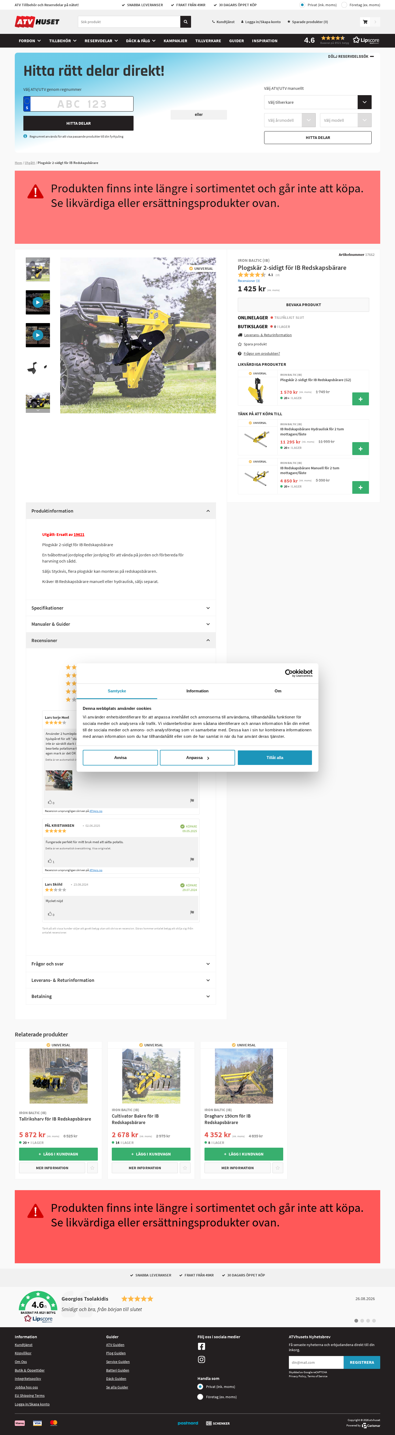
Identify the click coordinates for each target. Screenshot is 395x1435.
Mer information (52, 1167)
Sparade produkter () (310, 21)
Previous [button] (38, 260)
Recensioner (44, 640)
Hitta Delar (78, 123)
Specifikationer (47, 608)
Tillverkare (208, 40)
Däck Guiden (116, 1378)
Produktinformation (52, 511)
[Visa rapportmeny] (192, 801)
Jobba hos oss (26, 1387)
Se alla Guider (117, 1387)
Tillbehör (60, 40)
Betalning (41, 996)
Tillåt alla (275, 757)
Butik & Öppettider (30, 1370)
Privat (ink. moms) (322, 4)
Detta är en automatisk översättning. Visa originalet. (78, 848)
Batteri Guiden (117, 1370)
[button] (340, 40)
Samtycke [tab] (117, 691)
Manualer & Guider (50, 624)
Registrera (362, 1362)
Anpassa (194, 757)
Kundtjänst (226, 21)
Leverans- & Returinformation (62, 980)
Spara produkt (255, 344)
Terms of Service (317, 1376)
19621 (79, 534)
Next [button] (38, 410)
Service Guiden (118, 1361)
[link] (197, 1307)
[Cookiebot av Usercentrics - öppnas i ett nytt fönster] (289, 673)
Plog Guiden (116, 1353)
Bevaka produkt (303, 304)
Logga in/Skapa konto (263, 21)
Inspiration (265, 40)
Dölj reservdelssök (348, 56)
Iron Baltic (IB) (254, 260)
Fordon (27, 40)
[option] (38, 269)
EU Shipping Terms (30, 1395)
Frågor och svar (47, 964)
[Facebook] (242, 1346)
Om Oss (21, 1361)
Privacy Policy (297, 1376)
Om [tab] (278, 691)
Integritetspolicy (28, 1378)
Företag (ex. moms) (365, 4)
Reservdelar (98, 40)
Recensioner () (249, 281)
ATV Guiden (115, 1344)
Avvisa (120, 757)
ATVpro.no (95, 811)
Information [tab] (197, 691)
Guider (236, 40)
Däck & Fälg (138, 40)
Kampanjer (175, 40)
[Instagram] (242, 1359)
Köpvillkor (23, 1353)
